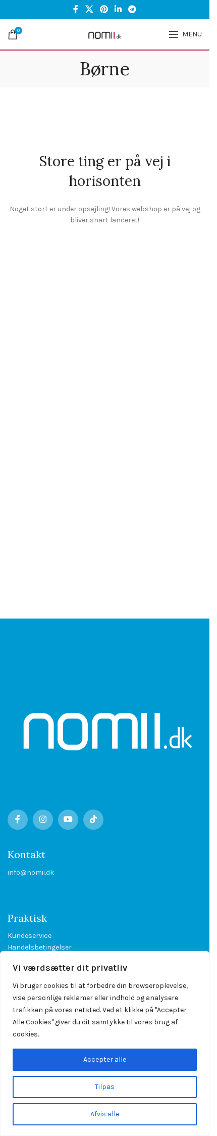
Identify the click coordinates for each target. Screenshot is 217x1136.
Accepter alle (104, 1059)
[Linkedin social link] (118, 9)
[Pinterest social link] (103, 9)
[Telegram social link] (132, 9)
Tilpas (105, 1086)
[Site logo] (104, 33)
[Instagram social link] (43, 820)
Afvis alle (104, 1114)
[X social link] (89, 9)
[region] (104, 1043)
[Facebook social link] (76, 9)
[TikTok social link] (93, 820)
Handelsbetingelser (40, 947)
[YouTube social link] (68, 820)
